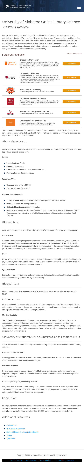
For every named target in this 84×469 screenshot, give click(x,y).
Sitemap (70, 460)
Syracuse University (29, 60)
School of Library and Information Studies (22, 432)
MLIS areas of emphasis (15, 429)
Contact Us (59, 460)
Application (10, 439)
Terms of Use (31, 460)
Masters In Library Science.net (17, 7)
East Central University (30, 89)
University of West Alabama (33, 99)
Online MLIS (11, 425)
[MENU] (79, 7)
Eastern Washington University (34, 111)
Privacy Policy (45, 460)
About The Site (16, 460)
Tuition (9, 435)
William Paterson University (33, 121)
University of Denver (29, 73)
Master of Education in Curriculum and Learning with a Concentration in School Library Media (37, 124)
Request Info (71, 63)
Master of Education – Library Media (42, 114)
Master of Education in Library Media (43, 92)
